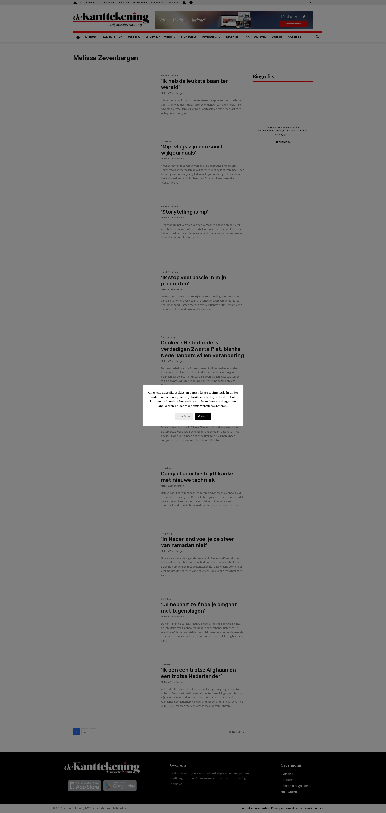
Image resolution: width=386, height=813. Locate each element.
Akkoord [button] (202, 416)
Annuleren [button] (184, 416)
